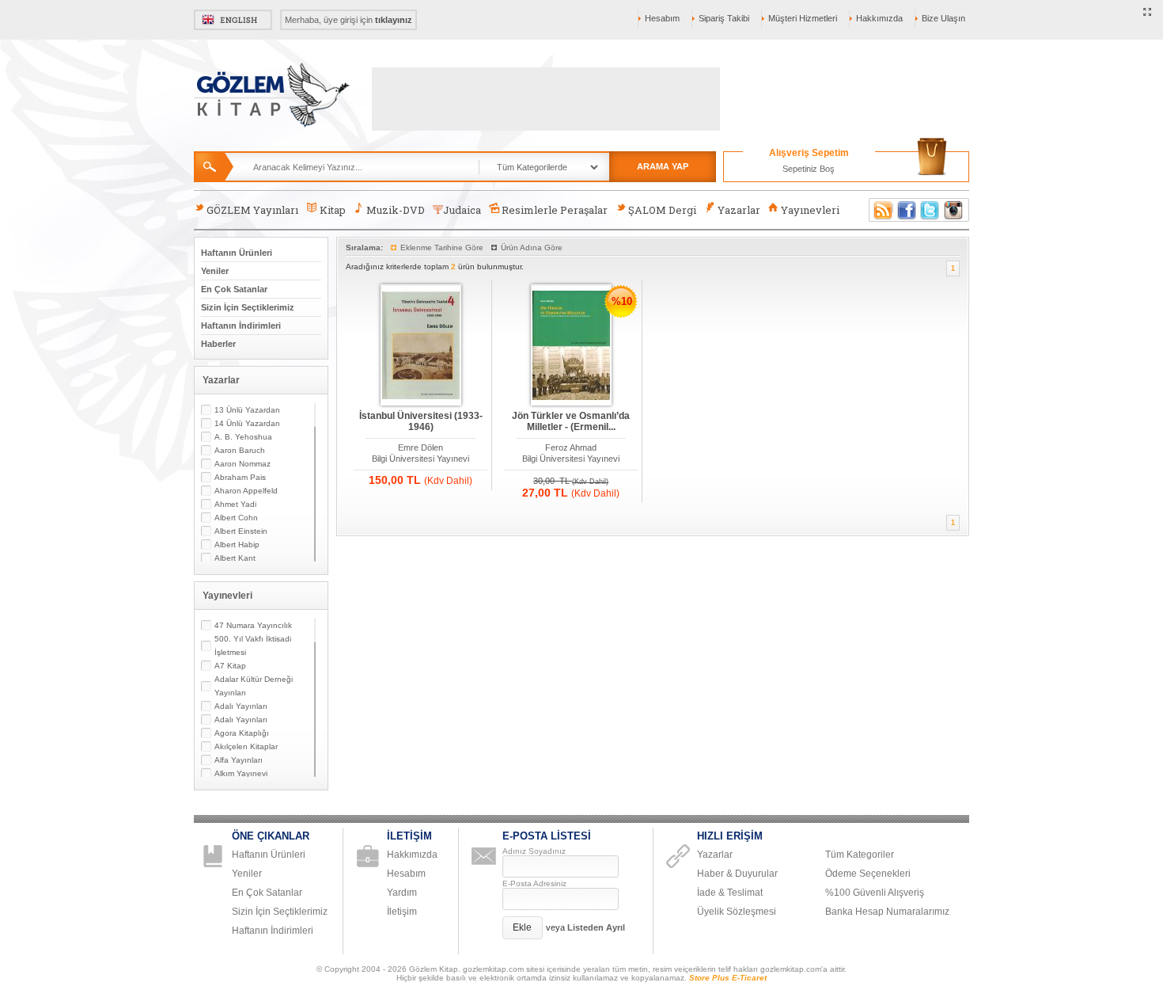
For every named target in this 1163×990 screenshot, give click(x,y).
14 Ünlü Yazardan (247, 423)
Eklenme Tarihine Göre (441, 247)
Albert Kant (235, 558)
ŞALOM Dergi (662, 210)
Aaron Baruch (239, 450)
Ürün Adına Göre (532, 247)
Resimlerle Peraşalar (555, 210)
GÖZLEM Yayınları (252, 210)
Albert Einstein (240, 531)
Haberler (218, 343)
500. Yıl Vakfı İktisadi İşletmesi (252, 645)
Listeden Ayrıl (596, 927)
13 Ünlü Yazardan (247, 410)
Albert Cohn (236, 517)
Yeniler (215, 271)
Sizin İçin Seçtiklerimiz (247, 307)
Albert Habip (236, 544)
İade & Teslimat (730, 892)
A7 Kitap (230, 665)
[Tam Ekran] (1147, 12)
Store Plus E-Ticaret (728, 977)
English (233, 20)
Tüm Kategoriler (859, 854)
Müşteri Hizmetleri (802, 18)
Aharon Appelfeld (246, 490)
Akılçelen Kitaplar (246, 746)
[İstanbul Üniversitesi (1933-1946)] (421, 345)
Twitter (930, 210)
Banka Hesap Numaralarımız (887, 911)
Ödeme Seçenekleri (868, 873)
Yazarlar (739, 210)
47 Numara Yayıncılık (253, 625)
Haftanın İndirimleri (241, 325)
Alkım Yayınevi (240, 773)
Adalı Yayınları (240, 706)
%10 (622, 301)
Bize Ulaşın (943, 18)
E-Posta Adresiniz (534, 883)
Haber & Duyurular (737, 873)
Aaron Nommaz (242, 463)
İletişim (402, 911)
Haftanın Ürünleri (236, 252)
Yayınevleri (810, 210)
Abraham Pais (240, 477)
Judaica (462, 210)
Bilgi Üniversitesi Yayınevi (420, 458)
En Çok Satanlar (234, 289)
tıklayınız (393, 20)
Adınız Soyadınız (534, 851)
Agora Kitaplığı (241, 733)
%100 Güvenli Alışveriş (874, 892)
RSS (880, 210)
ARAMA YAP (662, 166)
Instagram (954, 210)
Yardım (402, 892)
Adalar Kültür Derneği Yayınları (253, 686)
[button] (522, 927)
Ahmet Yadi (235, 504)
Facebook (907, 210)
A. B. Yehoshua (243, 436)
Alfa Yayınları (238, 760)
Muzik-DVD (395, 210)
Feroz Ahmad (571, 447)
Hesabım (662, 18)
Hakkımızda (879, 18)
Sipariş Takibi (724, 18)
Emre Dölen (420, 447)
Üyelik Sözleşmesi (736, 911)
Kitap (333, 210)
